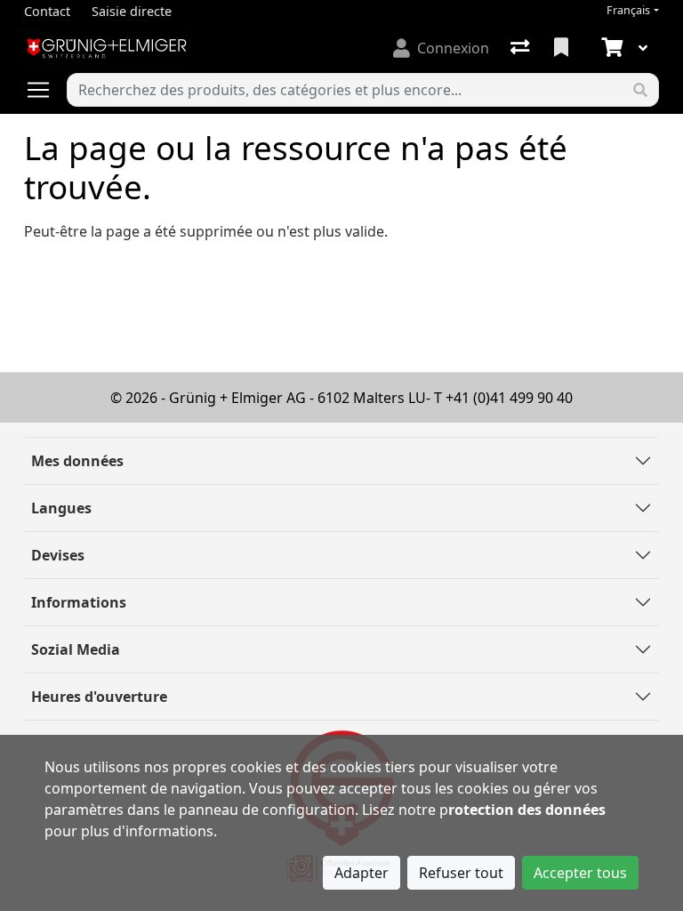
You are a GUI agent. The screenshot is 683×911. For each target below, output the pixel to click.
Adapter (361, 873)
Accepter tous (580, 873)
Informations (78, 602)
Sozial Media (75, 649)
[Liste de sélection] (563, 48)
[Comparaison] (521, 48)
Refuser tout (461, 873)
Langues (61, 508)
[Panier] (610, 48)
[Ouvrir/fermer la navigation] (45, 90)
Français (628, 10)
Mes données (77, 461)
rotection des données (527, 809)
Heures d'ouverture (99, 696)
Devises (57, 555)
